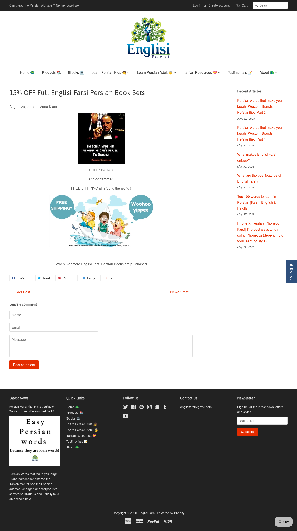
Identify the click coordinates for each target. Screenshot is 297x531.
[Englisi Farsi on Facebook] (133, 407)
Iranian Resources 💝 (201, 72)
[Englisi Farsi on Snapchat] (157, 407)
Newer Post (179, 291)
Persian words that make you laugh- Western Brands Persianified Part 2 (259, 106)
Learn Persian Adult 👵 (155, 72)
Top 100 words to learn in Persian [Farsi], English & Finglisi (256, 202)
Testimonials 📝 (240, 72)
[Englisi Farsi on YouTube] (125, 417)
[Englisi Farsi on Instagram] (149, 407)
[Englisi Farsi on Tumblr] (165, 407)
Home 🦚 (27, 72)
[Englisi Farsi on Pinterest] (141, 407)
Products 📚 (51, 72)
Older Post (22, 291)
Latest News (18, 398)
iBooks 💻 (76, 72)
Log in (197, 5)
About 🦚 (267, 72)
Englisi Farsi (147, 513)
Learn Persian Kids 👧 (109, 72)
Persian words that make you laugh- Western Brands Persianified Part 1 (259, 133)
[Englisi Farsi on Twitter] (125, 407)
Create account (219, 5)
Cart (245, 5)
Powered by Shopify (170, 513)
